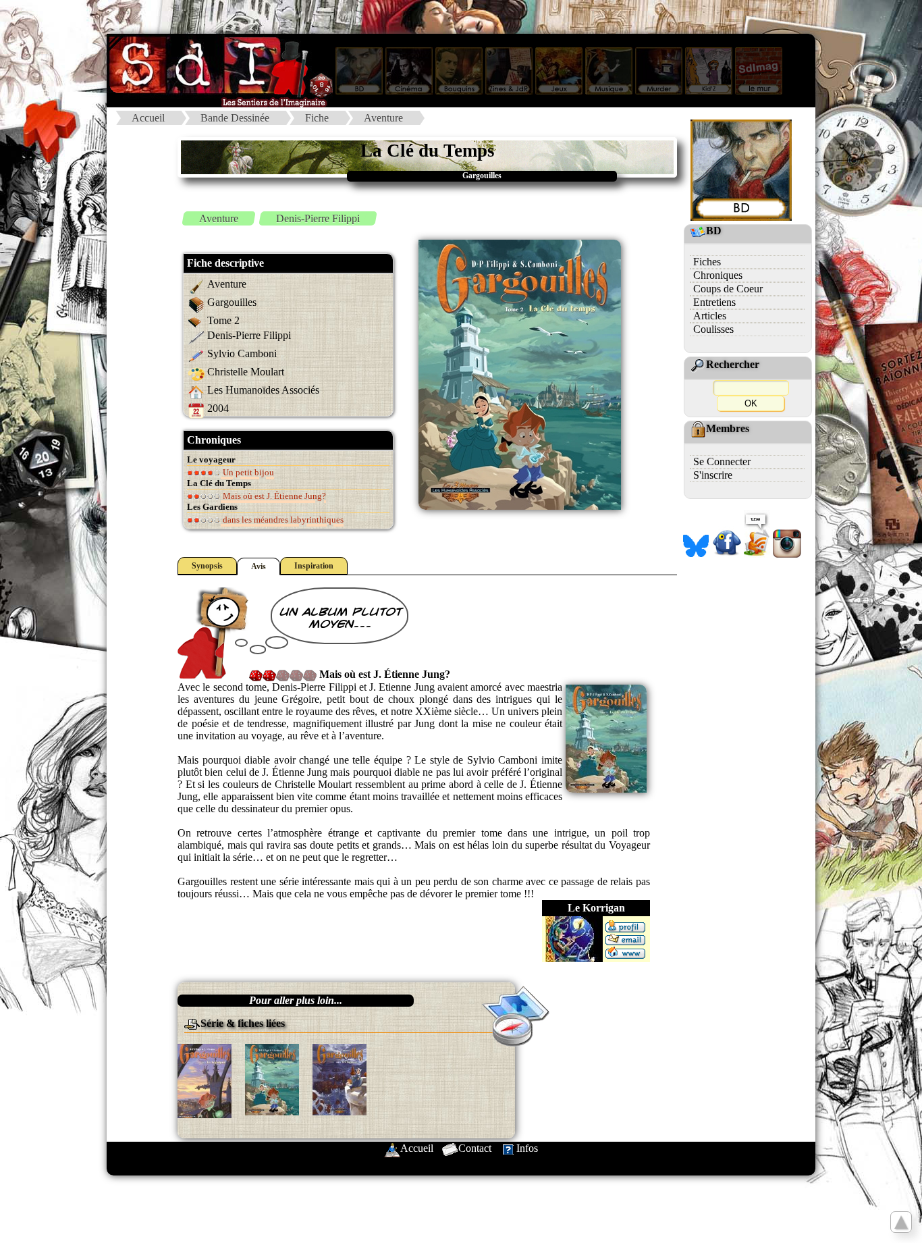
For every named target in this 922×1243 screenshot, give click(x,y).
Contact (474, 1148)
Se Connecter (722, 461)
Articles (709, 315)
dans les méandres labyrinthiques (282, 519)
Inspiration (313, 566)
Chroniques (717, 275)
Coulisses (713, 329)
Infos (527, 1148)
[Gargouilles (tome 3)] (340, 1078)
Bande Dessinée (234, 118)
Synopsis (207, 566)
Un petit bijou (247, 472)
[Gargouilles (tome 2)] (272, 1078)
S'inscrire (712, 475)
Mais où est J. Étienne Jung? (273, 496)
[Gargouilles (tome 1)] (205, 1080)
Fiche (317, 118)
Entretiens (714, 302)
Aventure (383, 118)
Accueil (148, 118)
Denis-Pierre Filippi (318, 218)
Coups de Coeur (728, 288)
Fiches (707, 261)
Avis (258, 566)
